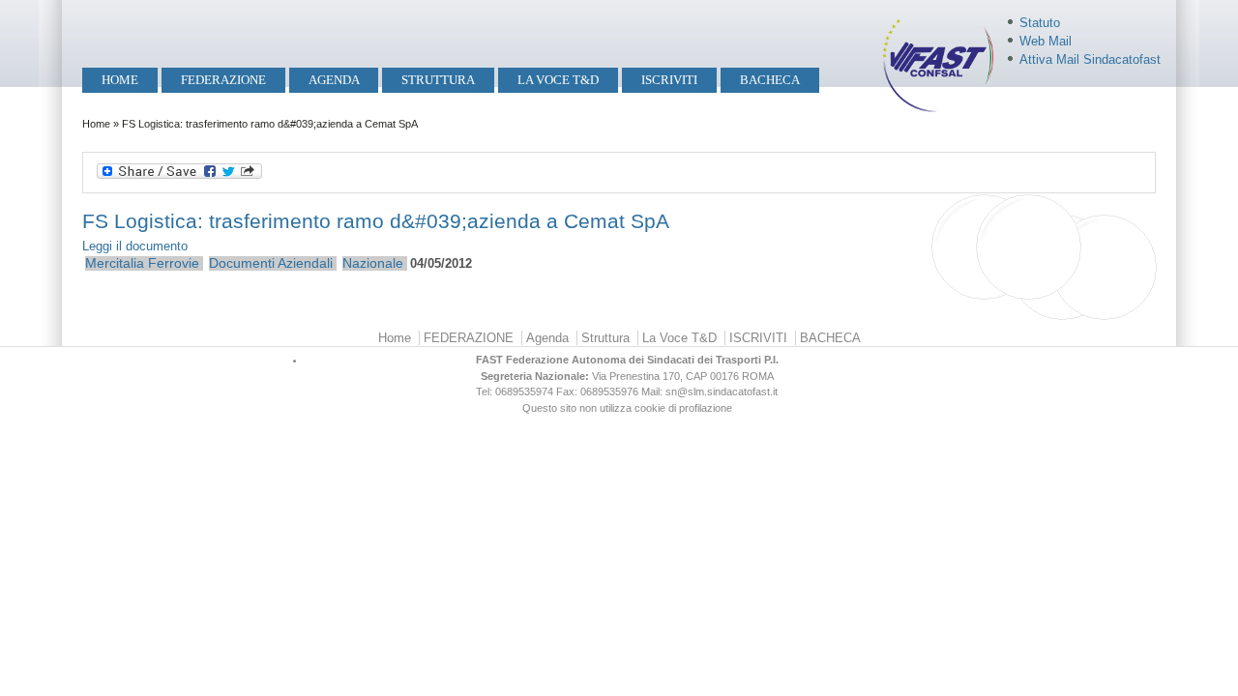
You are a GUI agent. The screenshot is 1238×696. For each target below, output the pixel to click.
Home (120, 79)
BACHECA (770, 79)
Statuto (1039, 22)
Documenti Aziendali (271, 263)
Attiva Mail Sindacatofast (1090, 59)
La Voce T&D (558, 79)
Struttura (438, 79)
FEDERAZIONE (223, 79)
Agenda (334, 79)
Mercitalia (114, 263)
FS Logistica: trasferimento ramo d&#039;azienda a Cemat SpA (375, 221)
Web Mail (1045, 41)
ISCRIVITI (669, 79)
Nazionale (372, 263)
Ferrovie (173, 263)
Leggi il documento (135, 246)
